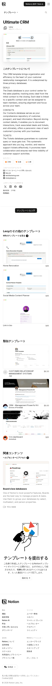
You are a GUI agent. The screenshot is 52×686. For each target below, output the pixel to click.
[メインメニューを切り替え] (48, 4)
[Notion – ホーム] (26, 601)
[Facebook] (15, 186)
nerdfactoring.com (12, 175)
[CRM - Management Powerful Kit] (26, 391)
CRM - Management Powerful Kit (23, 405)
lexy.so (8, 173)
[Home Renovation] (26, 251)
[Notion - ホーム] (4, 4)
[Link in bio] (26, 311)
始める (26, 578)
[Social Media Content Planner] (26, 281)
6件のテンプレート (15, 29)
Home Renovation (11, 265)
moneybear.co (11, 178)
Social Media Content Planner (16, 295)
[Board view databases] (26, 473)
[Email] (20, 186)
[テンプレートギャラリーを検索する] (46, 12)
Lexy (11, 27)
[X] (5, 186)
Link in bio (7, 325)
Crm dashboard (16, 437)
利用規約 (6, 193)
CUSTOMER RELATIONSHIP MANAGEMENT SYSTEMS (21, 372)
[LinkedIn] (10, 186)
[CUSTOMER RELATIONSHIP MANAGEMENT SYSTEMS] (26, 357)
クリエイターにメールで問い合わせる (19, 170)
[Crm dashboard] (26, 423)
